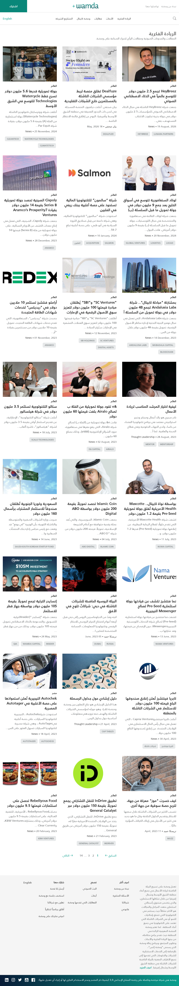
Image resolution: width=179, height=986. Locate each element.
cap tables (108, 731)
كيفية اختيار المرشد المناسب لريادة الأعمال (151, 409)
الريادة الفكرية (124, 18)
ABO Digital (88, 547)
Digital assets (106, 347)
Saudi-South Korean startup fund (34, 547)
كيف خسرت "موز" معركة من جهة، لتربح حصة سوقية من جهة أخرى (151, 803)
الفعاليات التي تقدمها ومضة (82, 902)
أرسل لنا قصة (57, 888)
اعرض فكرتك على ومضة (51, 916)
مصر (54, 693)
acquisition (92, 243)
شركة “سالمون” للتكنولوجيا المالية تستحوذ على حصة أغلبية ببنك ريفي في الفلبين (91, 205)
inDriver (109, 843)
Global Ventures (135, 243)
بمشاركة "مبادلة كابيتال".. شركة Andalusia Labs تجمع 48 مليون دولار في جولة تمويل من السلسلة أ (150, 307)
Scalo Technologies (42, 440)
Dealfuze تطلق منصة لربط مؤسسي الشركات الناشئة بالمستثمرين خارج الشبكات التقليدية (91, 96)
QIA (15, 644)
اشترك (13, 6)
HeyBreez (143, 134)
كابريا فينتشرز (167, 746)
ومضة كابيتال (83, 18)
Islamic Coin (107, 547)
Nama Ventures (164, 644)
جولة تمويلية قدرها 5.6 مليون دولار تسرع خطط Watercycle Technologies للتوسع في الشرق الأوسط (31, 98)
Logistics (155, 243)
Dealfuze (108, 134)
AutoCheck (47, 741)
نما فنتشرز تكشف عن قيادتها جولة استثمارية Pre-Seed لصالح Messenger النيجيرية (151, 606)
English (7, 18)
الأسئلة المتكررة (121, 895)
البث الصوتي (90, 888)
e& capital (94, 449)
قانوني (125, 909)
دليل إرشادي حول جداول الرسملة (93, 698)
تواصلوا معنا (152, 6)
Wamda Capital (31, 644)
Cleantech (13, 139)
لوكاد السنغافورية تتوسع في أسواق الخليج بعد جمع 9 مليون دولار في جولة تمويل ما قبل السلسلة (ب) (150, 205)
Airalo (110, 449)
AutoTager (29, 741)
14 (81, 855)
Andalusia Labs (138, 345)
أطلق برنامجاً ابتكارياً (54, 909)
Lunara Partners (163, 134)
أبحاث (94, 895)
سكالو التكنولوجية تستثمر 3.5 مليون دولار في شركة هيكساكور (30, 409)
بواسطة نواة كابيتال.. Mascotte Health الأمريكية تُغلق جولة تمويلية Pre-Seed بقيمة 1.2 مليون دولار (150, 508)
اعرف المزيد (146, 967)
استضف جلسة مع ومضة (51, 895)
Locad (169, 243)
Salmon (109, 243)
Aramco (49, 248)
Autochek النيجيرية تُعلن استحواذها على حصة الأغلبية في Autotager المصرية (31, 703)
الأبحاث (109, 18)
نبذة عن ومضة (168, 6)
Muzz (170, 838)
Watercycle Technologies (39, 139)
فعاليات (98, 18)
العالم (173, 85)
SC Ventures (107, 340)
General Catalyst (89, 843)
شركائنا (125, 902)
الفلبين (77, 243)
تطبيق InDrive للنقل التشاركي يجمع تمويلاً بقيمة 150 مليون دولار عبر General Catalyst (90, 805)
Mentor (150, 444)
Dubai (97, 644)
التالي (66, 855)
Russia (110, 644)
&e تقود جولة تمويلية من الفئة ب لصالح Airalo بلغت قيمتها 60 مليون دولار (90, 411)
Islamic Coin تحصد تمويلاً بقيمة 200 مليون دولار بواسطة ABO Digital (92, 508)
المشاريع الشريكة (64, 18)
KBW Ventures (46, 838)
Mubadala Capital (162, 345)
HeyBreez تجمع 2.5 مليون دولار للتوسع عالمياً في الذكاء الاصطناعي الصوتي (150, 96)
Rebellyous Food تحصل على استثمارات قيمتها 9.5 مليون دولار (32, 803)
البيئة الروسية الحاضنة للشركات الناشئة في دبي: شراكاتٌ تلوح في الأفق (91, 606)
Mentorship (166, 444)
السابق (112, 855)
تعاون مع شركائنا (56, 902)
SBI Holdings (88, 340)
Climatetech (47, 145)
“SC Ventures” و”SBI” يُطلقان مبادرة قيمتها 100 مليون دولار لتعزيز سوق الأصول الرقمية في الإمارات (90, 307)
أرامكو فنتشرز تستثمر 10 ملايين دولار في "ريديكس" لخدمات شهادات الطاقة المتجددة (33, 307)
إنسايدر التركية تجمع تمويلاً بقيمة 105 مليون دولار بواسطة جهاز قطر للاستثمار (32, 606)
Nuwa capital (165, 547)
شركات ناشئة (150, 746)
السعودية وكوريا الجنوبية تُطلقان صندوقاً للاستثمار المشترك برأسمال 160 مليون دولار (30, 508)
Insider (50, 644)
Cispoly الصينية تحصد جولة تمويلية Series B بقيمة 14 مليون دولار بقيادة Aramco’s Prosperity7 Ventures (30, 207)
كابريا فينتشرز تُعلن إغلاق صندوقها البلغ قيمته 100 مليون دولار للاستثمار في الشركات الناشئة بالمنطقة (151, 705)
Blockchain (166, 352)
